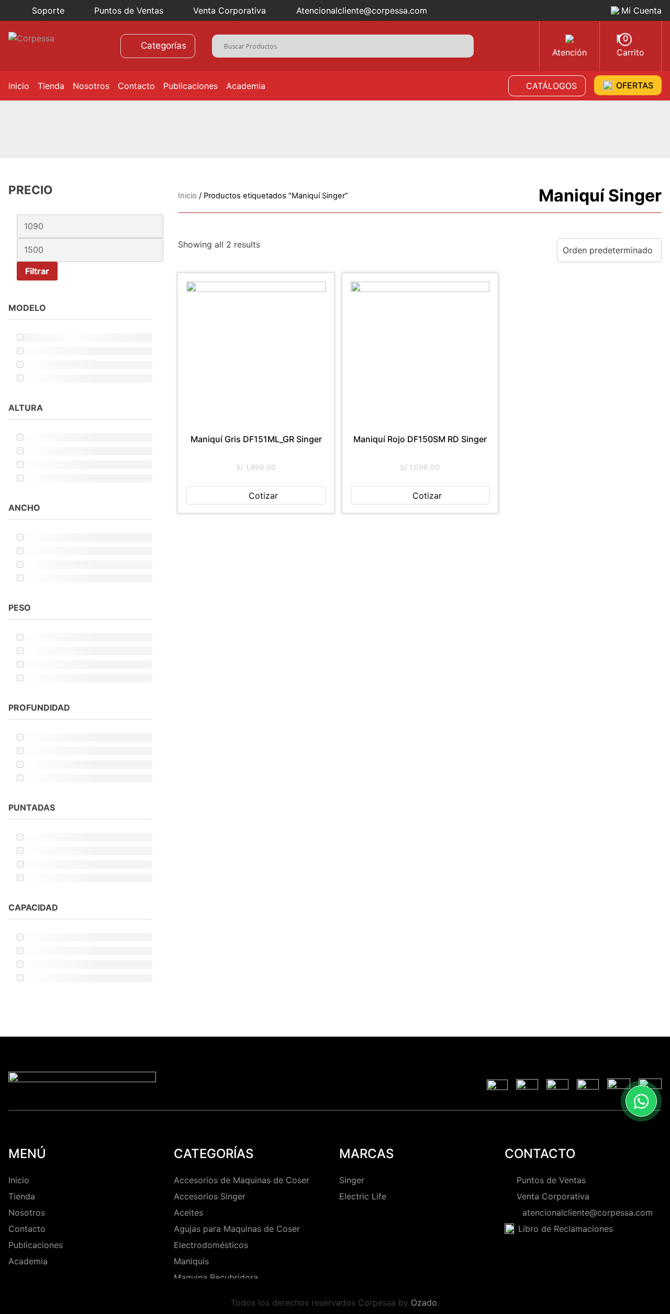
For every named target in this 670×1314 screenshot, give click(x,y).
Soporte (48, 10)
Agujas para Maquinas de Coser (237, 1228)
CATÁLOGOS (551, 86)
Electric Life (362, 1196)
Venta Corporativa (229, 10)
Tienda (51, 86)
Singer (351, 1180)
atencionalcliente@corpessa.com (585, 1212)
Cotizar (263, 495)
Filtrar (37, 271)
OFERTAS (634, 85)
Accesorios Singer (209, 1196)
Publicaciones (190, 86)
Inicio (18, 86)
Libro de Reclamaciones (565, 1228)
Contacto (136, 86)
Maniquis (191, 1261)
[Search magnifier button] (465, 44)
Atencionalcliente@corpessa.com (361, 10)
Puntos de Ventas (128, 10)
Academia (245, 86)
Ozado (424, 1302)
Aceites (188, 1212)
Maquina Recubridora (216, 1277)
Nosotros (91, 86)
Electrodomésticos (211, 1245)
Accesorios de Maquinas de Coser (241, 1180)
